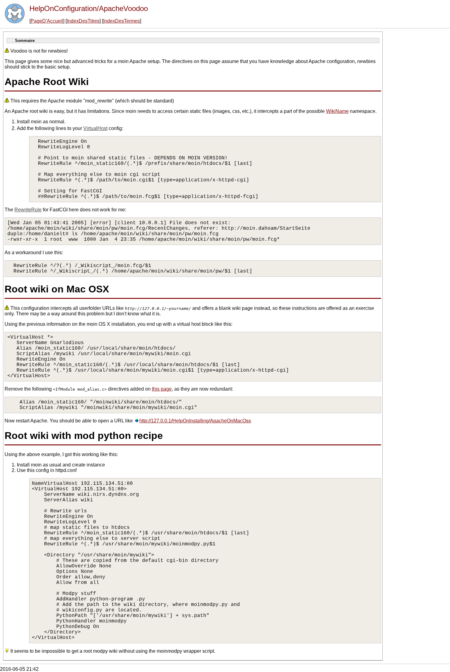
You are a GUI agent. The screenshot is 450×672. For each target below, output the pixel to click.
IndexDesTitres (83, 21)
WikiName (337, 111)
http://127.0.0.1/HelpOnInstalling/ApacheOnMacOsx (195, 420)
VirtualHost (95, 128)
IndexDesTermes (121, 21)
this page (162, 389)
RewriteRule (28, 209)
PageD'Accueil (47, 21)
